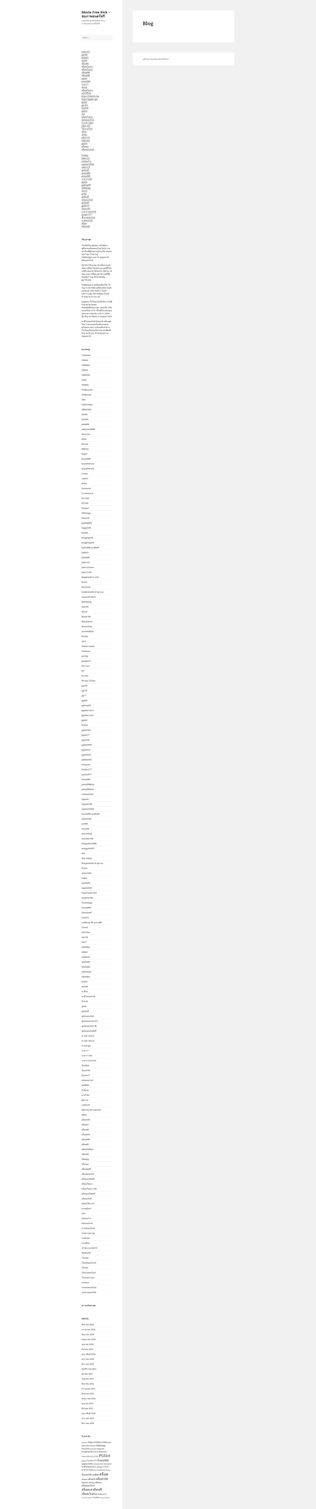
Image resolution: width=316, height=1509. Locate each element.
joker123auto (88, 567)
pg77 (84, 695)
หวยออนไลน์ (87, 220)
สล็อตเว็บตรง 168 (89, 1188)
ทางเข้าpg (86, 1045)
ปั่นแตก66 (86, 208)
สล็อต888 (86, 72)
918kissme (86, 394)
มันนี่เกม (85, 1090)
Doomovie (86, 488)
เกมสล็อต (86, 1243)
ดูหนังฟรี (85, 170)
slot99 (84, 60)
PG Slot (85, 675)
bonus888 (86, 458)
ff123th (85, 503)
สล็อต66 (85, 63)
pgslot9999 (87, 745)
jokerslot (86, 140)
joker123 (86, 51)
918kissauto (87, 389)
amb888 (85, 424)
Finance (85, 508)
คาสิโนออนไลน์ (88, 996)
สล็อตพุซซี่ (86, 1169)
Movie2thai (87, 626)
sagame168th (88, 164)
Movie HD (86, 616)
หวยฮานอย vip (88, 1233)
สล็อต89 (85, 1144)
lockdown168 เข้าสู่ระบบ (93, 592)
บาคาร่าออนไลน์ (89, 211)
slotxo (84, 87)
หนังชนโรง (86, 161)
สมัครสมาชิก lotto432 (91, 1110)
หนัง (83, 1213)
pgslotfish (86, 754)
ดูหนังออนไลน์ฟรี (89, 1031)
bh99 (84, 439)
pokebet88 (86, 759)
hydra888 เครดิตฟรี (90, 547)
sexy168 (85, 828)
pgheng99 (86, 185)
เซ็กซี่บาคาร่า (102, 1494)
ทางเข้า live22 (88, 1036)
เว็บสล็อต (96, 1497)
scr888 (85, 823)
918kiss (85, 155)
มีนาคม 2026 (87, 1349)
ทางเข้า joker (88, 122)
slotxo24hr (87, 873)
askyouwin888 (88, 429)
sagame (85, 799)
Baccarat (86, 434)
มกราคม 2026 (88, 1359)
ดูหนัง (84, 193)
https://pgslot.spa (90, 99)
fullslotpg (86, 188)
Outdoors (86, 651)
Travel (85, 927)
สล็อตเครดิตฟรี (88, 1179)
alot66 (84, 414)
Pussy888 (86, 779)
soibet (84, 878)
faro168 (85, 498)
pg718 (84, 690)
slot (83, 114)
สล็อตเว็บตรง (87, 66)
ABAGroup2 (87, 404)
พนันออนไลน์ (87, 1080)
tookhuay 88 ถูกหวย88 (92, 922)
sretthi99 (86, 883)
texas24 (85, 917)
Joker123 (86, 562)
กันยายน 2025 (88, 1378)
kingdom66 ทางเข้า (90, 577)
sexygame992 (88, 848)
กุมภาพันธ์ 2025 (89, 1413)
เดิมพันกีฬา (86, 1253)
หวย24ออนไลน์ (88, 1228)
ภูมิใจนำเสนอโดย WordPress (156, 59)
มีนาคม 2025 (87, 1408)
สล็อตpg (85, 1159)
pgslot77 (85, 205)
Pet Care (86, 666)
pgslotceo (86, 749)
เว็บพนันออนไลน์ (89, 1262)
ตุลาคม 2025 (87, 1374)
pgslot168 (86, 730)
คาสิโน (85, 991)
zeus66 (85, 986)
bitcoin (85, 444)
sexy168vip (87, 833)
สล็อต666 (86, 1134)
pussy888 (86, 81)
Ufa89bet (86, 947)
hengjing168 (87, 537)
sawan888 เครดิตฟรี (90, 814)
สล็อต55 (85, 1124)
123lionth (86, 355)
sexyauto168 (87, 838)
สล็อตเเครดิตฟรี (88, 1193)
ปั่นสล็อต (85, 1065)
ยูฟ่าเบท (85, 1100)
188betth (86, 375)
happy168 (86, 528)
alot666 (85, 419)
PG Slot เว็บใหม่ (88, 680)
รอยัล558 (86, 1105)
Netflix (85, 636)
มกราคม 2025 (88, 1418)
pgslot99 (85, 740)
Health (85, 532)
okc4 (84, 641)
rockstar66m (88, 794)
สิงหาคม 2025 (88, 1383)
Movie (84, 611)
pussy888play (88, 784)
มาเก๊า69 (85, 1095)
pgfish (84, 700)
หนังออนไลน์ (87, 199)
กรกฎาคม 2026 (88, 1329)
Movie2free (87, 621)
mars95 (85, 606)
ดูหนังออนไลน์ (88, 119)
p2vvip (85, 656)
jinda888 (86, 557)
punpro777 (87, 214)
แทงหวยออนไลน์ (89, 1292)
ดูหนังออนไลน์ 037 (90, 1021)
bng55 (84, 454)
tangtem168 (87, 897)
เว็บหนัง (85, 1267)
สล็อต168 (86, 226)
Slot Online (87, 858)
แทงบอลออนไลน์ (89, 1287)
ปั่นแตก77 (86, 1075)
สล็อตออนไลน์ (88, 149)
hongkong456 (88, 542)
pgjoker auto (88, 710)
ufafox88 (86, 962)
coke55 (85, 478)
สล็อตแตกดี (86, 1198)
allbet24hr (86, 409)
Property (86, 764)
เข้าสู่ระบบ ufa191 (90, 1248)
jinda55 (85, 57)
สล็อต (84, 131)
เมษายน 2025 (87, 1403)
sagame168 (87, 804)
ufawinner (87, 971)
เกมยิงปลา (86, 1238)
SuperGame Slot (89, 892)
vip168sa (86, 976)
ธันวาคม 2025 (88, 1364)
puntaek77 (87, 774)
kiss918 (85, 108)
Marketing (86, 601)
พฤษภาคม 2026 (89, 1339)
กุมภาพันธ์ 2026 (89, 1354)
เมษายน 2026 (87, 1344)
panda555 (86, 661)
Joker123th (86, 1456)
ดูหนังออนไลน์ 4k (89, 1026)
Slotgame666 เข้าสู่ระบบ (92, 863)
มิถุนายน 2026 (88, 1334)
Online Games (88, 646)
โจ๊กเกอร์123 (87, 128)
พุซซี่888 (85, 1085)
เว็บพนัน (85, 1257)
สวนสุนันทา (87, 1208)
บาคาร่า (85, 84)
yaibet (85, 981)
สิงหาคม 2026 (88, 1324)
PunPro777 (87, 769)
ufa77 (84, 942)
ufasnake (86, 966)
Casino (85, 473)
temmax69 (87, 912)
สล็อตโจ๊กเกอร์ (88, 1203)
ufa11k (85, 937)
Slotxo (84, 868)
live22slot (86, 587)
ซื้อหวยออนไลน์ (88, 217)
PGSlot (85, 725)
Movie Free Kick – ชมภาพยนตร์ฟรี (96, 14)
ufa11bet (86, 932)
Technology (87, 902)
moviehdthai (88, 631)
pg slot (85, 105)
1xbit (84, 380)
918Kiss (85, 384)
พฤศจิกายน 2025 (89, 1369)
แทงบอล (85, 1282)
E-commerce (87, 493)
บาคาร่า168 (87, 179)
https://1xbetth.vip (90, 96)
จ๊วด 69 (85, 1001)
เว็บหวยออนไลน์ (89, 1272)
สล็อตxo (85, 146)
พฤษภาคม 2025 (89, 1398)
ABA (84, 399)
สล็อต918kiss (87, 1149)
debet (84, 483)
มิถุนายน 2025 (88, 1393)
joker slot (86, 125)
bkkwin (85, 449)
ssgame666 (87, 888)
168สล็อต (86, 365)
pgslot (84, 78)
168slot (85, 360)
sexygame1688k (89, 843)
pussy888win (88, 789)
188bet (85, 370)
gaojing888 (87, 523)
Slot (83, 853)
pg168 (84, 54)
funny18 (85, 518)
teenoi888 (86, 907)
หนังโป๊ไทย (86, 93)
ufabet (85, 952)
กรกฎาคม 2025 (88, 1388)
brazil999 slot (88, 463)
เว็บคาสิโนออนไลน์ (87, 1498)
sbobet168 (86, 819)
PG (83, 671)
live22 (84, 191)
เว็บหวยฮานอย (88, 1277)
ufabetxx (86, 957)
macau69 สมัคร (89, 597)
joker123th (87, 572)
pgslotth (84, 1461)
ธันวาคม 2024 (88, 1423)
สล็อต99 (85, 1154)
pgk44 (84, 720)
